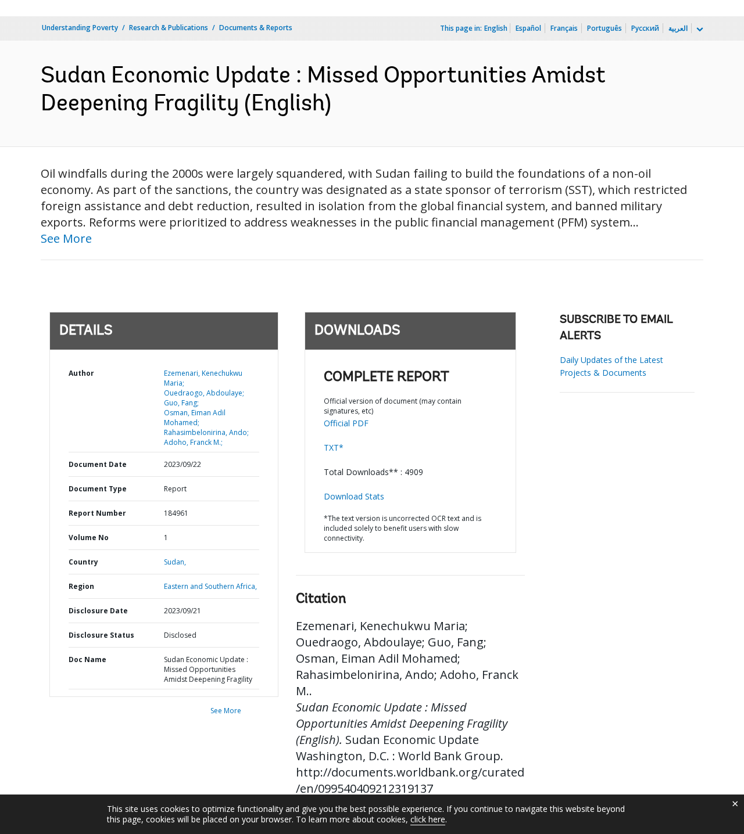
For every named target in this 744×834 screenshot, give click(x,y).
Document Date (98, 464)
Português (604, 28)
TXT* (334, 447)
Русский (645, 28)
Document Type (98, 489)
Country (83, 562)
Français (564, 28)
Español (528, 28)
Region (81, 586)
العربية (678, 28)
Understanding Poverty (80, 28)
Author (81, 373)
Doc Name (87, 659)
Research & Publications (168, 28)
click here (427, 819)
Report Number (97, 513)
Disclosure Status (101, 635)
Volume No (89, 537)
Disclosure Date (98, 611)
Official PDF (346, 423)
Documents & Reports (255, 28)
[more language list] (698, 29)
